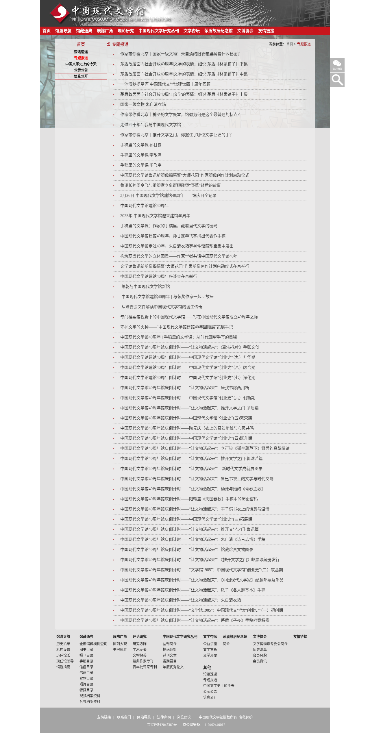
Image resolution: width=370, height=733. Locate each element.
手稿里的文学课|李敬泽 (141, 155)
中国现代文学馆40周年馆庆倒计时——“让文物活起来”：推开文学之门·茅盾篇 (189, 408)
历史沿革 (63, 644)
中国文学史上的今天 (81, 64)
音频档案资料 (89, 702)
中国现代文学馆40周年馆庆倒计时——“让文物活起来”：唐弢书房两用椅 (184, 388)
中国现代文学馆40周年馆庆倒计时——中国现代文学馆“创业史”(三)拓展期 (186, 519)
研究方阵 (140, 644)
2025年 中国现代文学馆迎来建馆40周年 (155, 216)
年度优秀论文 (173, 667)
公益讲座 (210, 644)
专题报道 (81, 58)
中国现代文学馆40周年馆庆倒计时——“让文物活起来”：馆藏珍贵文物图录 (186, 549)
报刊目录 (86, 656)
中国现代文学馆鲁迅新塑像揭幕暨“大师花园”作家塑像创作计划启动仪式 (184, 175)
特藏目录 (86, 690)
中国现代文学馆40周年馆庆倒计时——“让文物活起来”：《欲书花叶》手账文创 (189, 347)
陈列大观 (120, 644)
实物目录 (86, 679)
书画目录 (86, 673)
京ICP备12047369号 (162, 725)
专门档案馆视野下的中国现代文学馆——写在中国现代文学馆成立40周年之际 (189, 317)
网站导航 (144, 717)
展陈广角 (105, 31)
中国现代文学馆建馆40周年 (144, 205)
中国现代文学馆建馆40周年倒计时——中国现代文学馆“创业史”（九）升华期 (187, 357)
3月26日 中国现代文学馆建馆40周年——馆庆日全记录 (168, 195)
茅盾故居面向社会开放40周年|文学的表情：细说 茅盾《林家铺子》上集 (184, 94)
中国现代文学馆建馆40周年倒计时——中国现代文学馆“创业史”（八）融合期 (187, 367)
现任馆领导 (65, 661)
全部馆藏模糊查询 (93, 644)
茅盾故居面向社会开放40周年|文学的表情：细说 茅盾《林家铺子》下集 (184, 64)
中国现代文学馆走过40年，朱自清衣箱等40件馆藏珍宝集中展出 (177, 246)
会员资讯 (260, 661)
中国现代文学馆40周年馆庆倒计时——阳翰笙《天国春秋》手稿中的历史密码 (189, 499)
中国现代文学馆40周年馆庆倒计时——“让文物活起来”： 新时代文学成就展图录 (191, 469)
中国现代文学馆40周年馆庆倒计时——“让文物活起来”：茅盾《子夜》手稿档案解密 (194, 620)
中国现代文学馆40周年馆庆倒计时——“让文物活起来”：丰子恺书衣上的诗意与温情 (194, 509)
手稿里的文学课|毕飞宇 (141, 165)
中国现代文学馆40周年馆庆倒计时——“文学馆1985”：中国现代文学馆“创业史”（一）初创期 (201, 610)
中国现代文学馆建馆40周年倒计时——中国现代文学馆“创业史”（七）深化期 (187, 377)
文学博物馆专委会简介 (270, 644)
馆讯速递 (81, 52)
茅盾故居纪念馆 (218, 31)
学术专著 (140, 650)
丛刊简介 (170, 644)
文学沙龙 (210, 656)
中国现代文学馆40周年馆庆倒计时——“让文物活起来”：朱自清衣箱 (180, 600)
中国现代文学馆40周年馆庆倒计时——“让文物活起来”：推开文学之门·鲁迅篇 (189, 529)
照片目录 (86, 684)
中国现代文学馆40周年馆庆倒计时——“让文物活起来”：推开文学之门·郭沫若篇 (191, 458)
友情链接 (266, 31)
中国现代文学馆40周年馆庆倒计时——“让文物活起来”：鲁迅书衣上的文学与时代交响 (196, 479)
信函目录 (86, 667)
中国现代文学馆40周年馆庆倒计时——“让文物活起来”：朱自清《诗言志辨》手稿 (192, 539)
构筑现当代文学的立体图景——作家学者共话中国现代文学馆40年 (179, 256)
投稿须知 (170, 650)
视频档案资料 (89, 696)
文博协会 (245, 31)
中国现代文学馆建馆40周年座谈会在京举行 (158, 276)
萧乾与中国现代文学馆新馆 (145, 286)
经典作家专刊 (143, 661)
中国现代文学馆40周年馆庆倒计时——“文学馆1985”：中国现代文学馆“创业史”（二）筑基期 (201, 570)
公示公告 (81, 70)
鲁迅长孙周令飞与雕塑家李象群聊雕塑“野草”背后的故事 (170, 185)
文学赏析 (210, 650)
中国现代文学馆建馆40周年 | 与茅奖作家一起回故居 (167, 297)
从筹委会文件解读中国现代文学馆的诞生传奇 (161, 307)
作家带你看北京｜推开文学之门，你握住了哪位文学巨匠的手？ (177, 135)
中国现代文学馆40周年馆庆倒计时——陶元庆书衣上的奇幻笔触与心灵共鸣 (187, 428)
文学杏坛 (192, 31)
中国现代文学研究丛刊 (158, 31)
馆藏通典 (84, 31)
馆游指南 (63, 667)
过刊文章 (170, 656)
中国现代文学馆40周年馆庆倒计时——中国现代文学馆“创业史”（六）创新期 (187, 398)
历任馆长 (63, 656)
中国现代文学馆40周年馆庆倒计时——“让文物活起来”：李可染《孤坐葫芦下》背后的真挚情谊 (205, 448)
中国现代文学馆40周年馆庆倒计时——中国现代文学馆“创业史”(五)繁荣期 (186, 418)
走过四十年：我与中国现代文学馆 (150, 125)
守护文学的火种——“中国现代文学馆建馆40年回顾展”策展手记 (176, 327)
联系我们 (124, 717)
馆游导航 (63, 31)
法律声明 (164, 717)
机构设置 (63, 650)
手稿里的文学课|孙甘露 (141, 145)
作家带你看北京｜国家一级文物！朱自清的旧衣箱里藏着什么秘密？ (181, 54)
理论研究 (126, 31)
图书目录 (86, 650)
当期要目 (170, 661)
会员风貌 (260, 656)
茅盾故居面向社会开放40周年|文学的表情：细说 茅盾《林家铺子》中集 (184, 74)
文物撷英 (140, 656)
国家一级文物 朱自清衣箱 (143, 104)
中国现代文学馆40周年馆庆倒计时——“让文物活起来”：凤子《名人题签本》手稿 (192, 590)
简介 (226, 644)
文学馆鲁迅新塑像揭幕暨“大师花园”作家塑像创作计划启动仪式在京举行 (184, 266)
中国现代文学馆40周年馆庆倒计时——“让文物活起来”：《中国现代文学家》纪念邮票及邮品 (202, 580)
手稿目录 (86, 661)
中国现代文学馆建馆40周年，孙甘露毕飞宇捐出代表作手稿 (172, 236)
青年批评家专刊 (145, 667)
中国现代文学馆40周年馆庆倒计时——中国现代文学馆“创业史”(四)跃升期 (186, 438)
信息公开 (81, 76)
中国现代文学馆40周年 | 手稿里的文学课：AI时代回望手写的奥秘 (178, 337)
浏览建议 (184, 717)
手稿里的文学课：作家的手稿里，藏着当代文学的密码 (168, 226)
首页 (46, 31)
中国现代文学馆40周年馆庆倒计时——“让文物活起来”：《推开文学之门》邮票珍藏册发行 (200, 560)
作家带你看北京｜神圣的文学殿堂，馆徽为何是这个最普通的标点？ (181, 114)
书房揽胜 (120, 650)
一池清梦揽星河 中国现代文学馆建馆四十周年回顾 (165, 84)
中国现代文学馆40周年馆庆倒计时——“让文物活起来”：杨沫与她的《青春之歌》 (192, 489)
